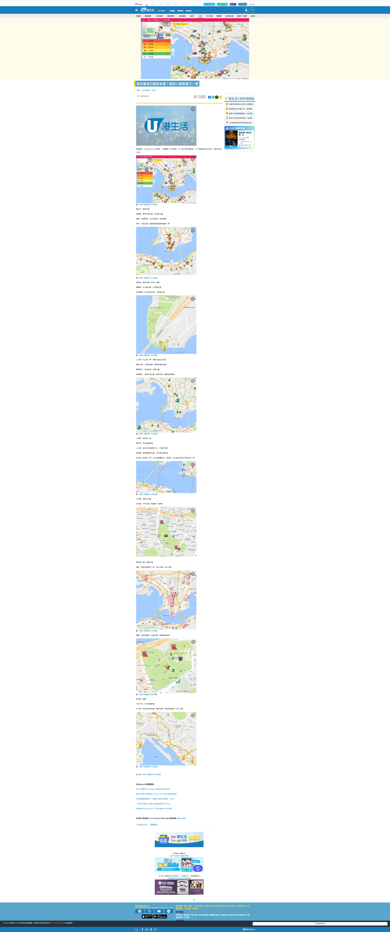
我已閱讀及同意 (320, 924)
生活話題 (146, 90)
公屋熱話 (172, 11)
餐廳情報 (179, 908)
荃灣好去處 (230, 905)
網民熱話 (179, 915)
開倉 (190, 905)
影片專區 (209, 16)
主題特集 (253, 16)
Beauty (168, 4)
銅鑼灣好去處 (210, 905)
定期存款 (188, 11)
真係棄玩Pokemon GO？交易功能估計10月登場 (154, 808)
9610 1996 (181, 818)
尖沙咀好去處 (198, 905)
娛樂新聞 (180, 11)
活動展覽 (179, 905)
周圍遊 (219, 16)
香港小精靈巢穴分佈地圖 (148, 204)
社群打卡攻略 (223, 4)
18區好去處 (229, 16)
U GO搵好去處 (210, 4)
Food (160, 4)
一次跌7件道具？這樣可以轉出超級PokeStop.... (154, 803)
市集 (185, 905)
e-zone (183, 4)
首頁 (138, 90)
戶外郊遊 (187, 908)
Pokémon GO (142, 825)
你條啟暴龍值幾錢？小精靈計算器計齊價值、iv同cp (155, 799)
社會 (247, 905)
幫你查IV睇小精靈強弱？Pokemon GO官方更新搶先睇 (156, 794)
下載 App (243, 4)
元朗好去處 (220, 905)
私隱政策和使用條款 (57, 923)
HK (147, 4)
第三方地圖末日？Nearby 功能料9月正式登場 (153, 789)
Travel (153, 4)
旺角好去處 (240, 905)
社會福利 (195, 908)
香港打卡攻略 (242, 16)
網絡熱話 (154, 825)
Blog (175, 4)
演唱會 (138, 16)
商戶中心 (233, 4)
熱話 (154, 90)
